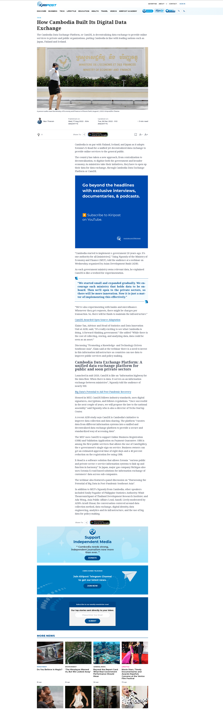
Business (52, 11)
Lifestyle (71, 11)
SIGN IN (182, 4)
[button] (136, 135)
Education (83, 11)
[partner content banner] (111, 212)
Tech (62, 11)
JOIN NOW (92, 586)
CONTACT (173, 4)
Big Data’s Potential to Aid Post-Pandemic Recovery (103, 391)
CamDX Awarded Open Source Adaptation (97, 319)
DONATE (92, 558)
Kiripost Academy (128, 11)
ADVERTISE (152, 4)
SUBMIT (92, 621)
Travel (104, 11)
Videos (113, 11)
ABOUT (161, 4)
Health (95, 11)
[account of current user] (179, 11)
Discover (41, 11)
